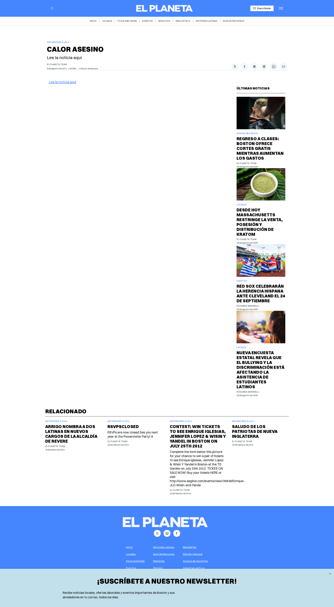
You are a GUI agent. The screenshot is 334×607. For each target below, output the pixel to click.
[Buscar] (52, 8)
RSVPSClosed (123, 426)
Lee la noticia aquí (62, 82)
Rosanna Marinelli (248, 306)
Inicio (93, 21)
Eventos (147, 21)
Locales (107, 21)
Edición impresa (192, 554)
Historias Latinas (206, 21)
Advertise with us (194, 568)
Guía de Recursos (233, 21)
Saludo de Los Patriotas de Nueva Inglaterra (254, 431)
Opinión (158, 568)
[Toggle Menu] (281, 8)
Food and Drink (127, 21)
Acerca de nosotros (195, 561)
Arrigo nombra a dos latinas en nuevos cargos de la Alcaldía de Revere (71, 434)
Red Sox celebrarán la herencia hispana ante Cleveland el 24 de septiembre (261, 293)
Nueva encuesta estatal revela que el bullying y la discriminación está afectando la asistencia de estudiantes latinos (260, 369)
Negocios (164, 21)
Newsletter (190, 547)
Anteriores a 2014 (58, 42)
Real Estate (183, 21)
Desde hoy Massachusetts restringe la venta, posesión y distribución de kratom (260, 222)
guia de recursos (247, 133)
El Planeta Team (57, 64)
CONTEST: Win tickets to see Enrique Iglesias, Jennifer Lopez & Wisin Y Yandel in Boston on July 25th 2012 (198, 436)
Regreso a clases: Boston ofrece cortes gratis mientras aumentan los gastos (260, 148)
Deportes (159, 561)
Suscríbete (264, 8)
